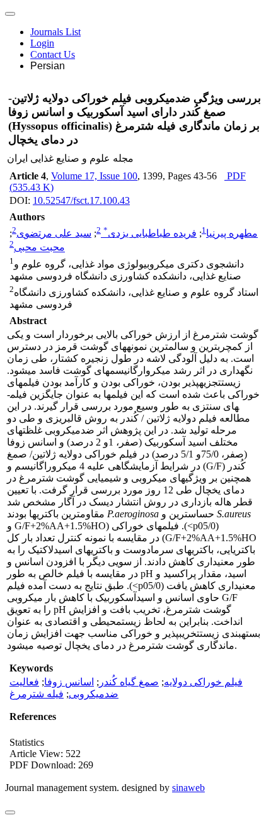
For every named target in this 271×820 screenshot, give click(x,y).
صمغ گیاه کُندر (129, 682)
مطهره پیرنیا (232, 233)
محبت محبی (39, 247)
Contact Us (52, 54)
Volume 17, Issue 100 (94, 176)
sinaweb (188, 787)
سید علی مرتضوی (53, 233)
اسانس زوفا (69, 682)
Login (42, 43)
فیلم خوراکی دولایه (203, 682)
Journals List (55, 31)
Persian (47, 65)
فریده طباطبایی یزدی (150, 233)
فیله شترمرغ (36, 693)
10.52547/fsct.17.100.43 (81, 200)
